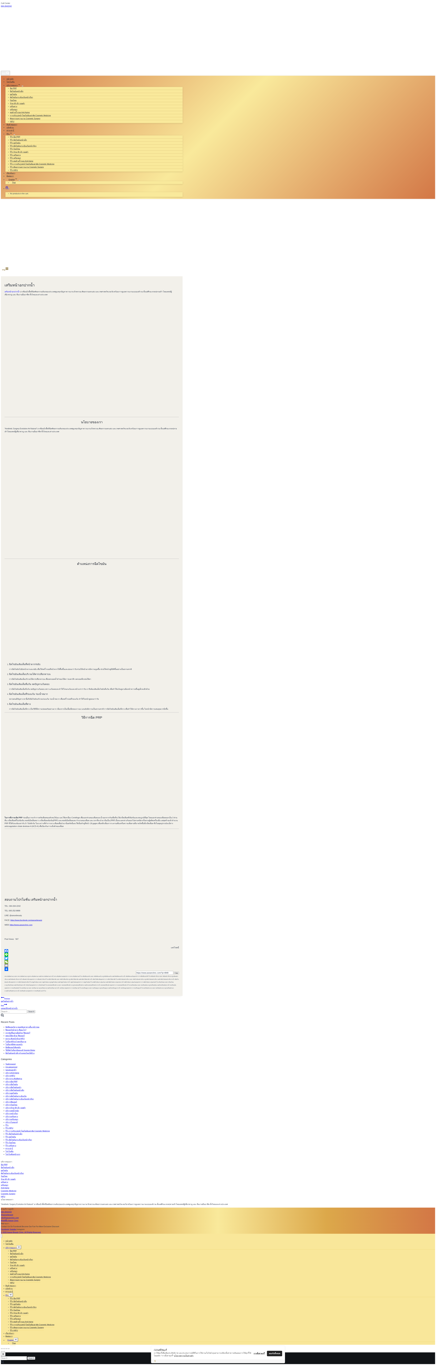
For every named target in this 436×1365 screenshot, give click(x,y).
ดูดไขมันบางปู (46, 982)
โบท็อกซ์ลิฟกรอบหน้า (14, 1044)
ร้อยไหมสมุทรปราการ (32, 985)
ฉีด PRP (13, 88)
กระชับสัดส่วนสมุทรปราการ (62, 976)
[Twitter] (92, 958)
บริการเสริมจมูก (11, 1119)
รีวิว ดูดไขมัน (15, 143)
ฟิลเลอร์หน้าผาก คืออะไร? (15, 1030)
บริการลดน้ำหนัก (12, 1111)
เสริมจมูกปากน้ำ (116, 988)
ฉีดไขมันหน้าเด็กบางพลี (153, 979)
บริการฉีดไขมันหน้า (13, 1087)
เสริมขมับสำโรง (17, 988)
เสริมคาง (13, 106)
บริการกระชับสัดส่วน (13, 1079)
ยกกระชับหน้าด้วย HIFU (15, 1039)
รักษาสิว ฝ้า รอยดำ (17, 103)
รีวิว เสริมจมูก (15, 158)
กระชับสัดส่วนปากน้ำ (48, 976)
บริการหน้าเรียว (11, 1114)
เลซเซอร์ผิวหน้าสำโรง (124, 985)
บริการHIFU (10, 1076)
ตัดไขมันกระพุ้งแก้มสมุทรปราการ (133, 982)
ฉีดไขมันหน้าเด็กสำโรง (25, 982)
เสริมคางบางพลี (45, 988)
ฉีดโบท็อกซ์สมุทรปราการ (100, 979)
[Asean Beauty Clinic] (9, 68)
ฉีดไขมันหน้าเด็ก (16, 91)
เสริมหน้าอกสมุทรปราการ (27, 991)
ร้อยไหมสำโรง (43, 985)
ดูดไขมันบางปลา (37, 982)
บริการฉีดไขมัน (11, 1084)
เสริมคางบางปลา (27, 988)
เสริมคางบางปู (36, 988)
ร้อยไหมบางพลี (12, 985)
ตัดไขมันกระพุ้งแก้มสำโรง (151, 982)
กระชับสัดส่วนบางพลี (35, 976)
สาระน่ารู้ (10, 130)
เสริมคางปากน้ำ (54, 988)
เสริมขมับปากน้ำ (165, 985)
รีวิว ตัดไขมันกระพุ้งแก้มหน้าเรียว (23, 146)
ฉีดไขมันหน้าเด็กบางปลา (125, 979)
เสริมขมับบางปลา (136, 985)
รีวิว (7, 1125)
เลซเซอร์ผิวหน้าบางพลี (80, 985)
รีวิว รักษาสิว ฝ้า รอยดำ (19, 152)
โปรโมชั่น (11, 82)
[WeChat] (92, 962)
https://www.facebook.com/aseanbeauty (26, 920)
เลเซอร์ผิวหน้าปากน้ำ (9, 1007)
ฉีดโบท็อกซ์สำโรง (113, 979)
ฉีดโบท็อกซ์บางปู (65, 979)
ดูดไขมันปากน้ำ (65, 982)
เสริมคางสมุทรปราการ (66, 988)
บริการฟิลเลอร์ (11, 1102)
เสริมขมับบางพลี (155, 985)
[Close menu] (1, 1236)
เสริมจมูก (13, 109)
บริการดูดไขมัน (11, 1093)
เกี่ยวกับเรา (11, 173)
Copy (176, 973)
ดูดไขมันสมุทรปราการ (77, 982)
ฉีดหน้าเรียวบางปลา (157, 976)
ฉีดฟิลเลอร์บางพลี (109, 976)
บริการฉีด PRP (11, 1082)
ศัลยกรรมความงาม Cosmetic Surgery (25, 119)
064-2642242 (6, 6)
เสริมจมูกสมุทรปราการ (127, 988)
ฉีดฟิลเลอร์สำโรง (145, 976)
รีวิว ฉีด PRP (15, 137)
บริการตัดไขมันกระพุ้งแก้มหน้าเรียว (19, 1099)
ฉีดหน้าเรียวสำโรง (42, 979)
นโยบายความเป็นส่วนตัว (183, 1356)
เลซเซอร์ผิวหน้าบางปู (68, 985)
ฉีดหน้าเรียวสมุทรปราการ (29, 979)
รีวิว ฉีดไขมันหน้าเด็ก (18, 140)
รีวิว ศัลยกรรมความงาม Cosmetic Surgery (27, 167)
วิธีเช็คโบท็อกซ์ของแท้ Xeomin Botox (20, 1050)
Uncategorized (11, 1067)
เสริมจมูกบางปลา (87, 988)
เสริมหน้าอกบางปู (161, 988)
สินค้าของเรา (12, 125)
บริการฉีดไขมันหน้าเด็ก (14, 1090)
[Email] (92, 965)
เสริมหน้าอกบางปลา (149, 988)
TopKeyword (10, 1064)
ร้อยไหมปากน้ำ (21, 985)
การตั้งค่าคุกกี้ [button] (259, 1353)
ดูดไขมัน (13, 94)
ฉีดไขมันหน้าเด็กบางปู (139, 979)
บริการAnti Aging (12, 1073)
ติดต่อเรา (10, 176)
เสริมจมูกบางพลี (106, 988)
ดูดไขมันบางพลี (55, 982)
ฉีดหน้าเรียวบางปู (168, 976)
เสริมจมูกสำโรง (138, 988)
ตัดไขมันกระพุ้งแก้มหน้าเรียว (21, 97)
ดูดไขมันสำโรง (88, 982)
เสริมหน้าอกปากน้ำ (14, 991)
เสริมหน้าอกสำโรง (40, 991)
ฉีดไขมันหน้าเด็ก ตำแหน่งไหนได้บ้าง (20, 1053)
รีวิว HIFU (14, 170)
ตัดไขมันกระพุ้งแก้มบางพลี (100, 982)
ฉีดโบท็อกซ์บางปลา (54, 979)
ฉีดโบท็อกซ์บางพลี (76, 979)
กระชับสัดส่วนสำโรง (76, 976)
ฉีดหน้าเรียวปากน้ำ (16, 979)
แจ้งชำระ (10, 127)
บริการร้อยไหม (11, 1105)
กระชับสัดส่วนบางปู (23, 976)
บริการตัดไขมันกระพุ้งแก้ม (16, 1096)
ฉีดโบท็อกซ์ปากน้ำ (87, 979)
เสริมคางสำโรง (77, 988)
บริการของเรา (11, 1248)
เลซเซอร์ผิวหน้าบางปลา (54, 985)
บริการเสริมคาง (11, 1116)
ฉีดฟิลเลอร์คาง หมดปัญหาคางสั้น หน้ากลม (22, 1027)
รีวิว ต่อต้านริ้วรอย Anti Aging (21, 161)
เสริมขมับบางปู (145, 985)
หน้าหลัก (10, 79)
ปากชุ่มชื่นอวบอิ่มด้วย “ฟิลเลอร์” (17, 1033)
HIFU (12, 122)
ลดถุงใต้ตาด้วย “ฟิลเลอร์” (15, 1036)
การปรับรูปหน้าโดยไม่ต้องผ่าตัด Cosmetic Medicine (30, 115)
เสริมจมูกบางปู (97, 988)
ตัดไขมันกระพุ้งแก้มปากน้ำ (116, 982)
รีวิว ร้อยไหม (15, 149)
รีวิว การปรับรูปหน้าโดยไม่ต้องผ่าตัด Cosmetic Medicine (32, 164)
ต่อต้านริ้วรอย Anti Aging (20, 112)
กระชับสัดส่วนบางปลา (11, 976)
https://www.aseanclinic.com (21, 925)
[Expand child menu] (14, 134)
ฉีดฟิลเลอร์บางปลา (88, 976)
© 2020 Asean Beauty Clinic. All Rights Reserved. (21, 1232)
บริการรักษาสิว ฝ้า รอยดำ (15, 1108)
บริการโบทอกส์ (11, 1122)
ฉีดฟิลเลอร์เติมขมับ (13, 1047)
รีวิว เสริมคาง (15, 155)
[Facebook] (92, 951)
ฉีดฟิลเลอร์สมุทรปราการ (133, 976)
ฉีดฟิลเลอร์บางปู (99, 976)
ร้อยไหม (13, 100)
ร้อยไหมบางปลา (163, 982)
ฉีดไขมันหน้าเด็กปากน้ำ (167, 979)
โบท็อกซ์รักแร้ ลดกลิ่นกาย (15, 1042)
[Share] (92, 969)
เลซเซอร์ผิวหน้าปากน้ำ (93, 985)
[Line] (92, 954)
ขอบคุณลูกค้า (10, 1070)
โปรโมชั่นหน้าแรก (12, 1154)
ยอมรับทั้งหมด (274, 1353)
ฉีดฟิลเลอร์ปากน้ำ (120, 976)
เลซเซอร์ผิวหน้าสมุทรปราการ (109, 985)
